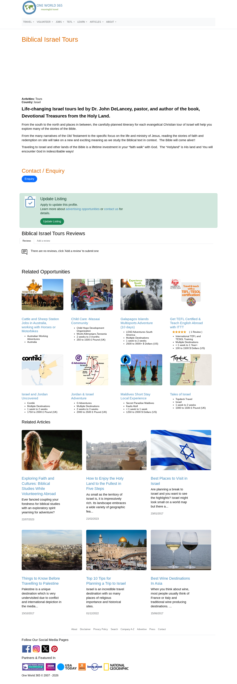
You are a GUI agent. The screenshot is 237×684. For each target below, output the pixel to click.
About (74, 629)
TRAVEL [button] (27, 22)
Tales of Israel (180, 394)
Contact (162, 629)
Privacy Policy (100, 629)
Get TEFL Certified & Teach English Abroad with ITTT (186, 323)
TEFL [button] (70, 22)
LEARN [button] (81, 22)
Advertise (142, 629)
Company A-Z (127, 629)
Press (152, 629)
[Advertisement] (118, 70)
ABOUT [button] (110, 22)
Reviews (27, 240)
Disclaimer (85, 629)
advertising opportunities (83, 209)
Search (114, 629)
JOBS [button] (59, 22)
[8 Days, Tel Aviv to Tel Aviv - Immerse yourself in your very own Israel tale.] (191, 370)
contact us (111, 209)
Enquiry (29, 178)
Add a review (43, 240)
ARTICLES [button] (96, 22)
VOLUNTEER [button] (44, 22)
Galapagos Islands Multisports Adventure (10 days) (137, 323)
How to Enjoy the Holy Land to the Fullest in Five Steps (105, 483)
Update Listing (52, 221)
